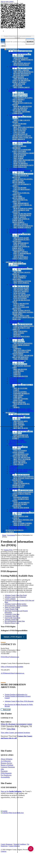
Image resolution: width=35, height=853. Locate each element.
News (12, 284)
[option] (19, 32)
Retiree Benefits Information (20, 76)
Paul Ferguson (20, 167)
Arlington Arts (20, 421)
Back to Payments (25, 490)
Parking (17, 373)
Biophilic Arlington (22, 106)
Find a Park (18, 395)
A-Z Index (10, 532)
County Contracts (10, 599)
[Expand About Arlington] (22, 262)
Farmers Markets (21, 393)
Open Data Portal (21, 283)
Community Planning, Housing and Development (22, 180)
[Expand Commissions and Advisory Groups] (16, 91)
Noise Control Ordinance (21, 469)
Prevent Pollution (22, 350)
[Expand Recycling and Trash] (29, 511)
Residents (10, 412)
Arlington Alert (21, 238)
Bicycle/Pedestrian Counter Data (15, 621)
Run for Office (20, 463)
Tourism (13, 381)
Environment (16, 338)
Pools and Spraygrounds (19, 401)
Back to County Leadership (21, 143)
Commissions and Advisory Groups (20, 455)
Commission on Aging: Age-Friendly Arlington (22, 99)
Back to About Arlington (17, 264)
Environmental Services (20, 200)
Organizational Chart (23, 153)
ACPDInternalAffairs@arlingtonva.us (12, 673)
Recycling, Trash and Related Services (22, 356)
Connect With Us (21, 291)
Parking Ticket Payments (19, 505)
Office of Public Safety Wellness (20, 257)
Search (3, 42)
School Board (19, 155)
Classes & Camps (17, 440)
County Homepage (6, 844)
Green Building (20, 331)
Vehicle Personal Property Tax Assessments (21, 485)
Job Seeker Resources (23, 72)
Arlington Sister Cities (20, 409)
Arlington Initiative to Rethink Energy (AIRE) (22, 345)
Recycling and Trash (19, 511)
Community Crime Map (12, 614)
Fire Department (21, 203)
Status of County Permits (12, 607)
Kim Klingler (19, 162)
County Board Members (19, 124)
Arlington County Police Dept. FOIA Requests (19, 701)
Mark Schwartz (20, 163)
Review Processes (21, 336)
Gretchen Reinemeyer (23, 160)
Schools (13, 380)
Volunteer (18, 255)
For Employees (6, 775)
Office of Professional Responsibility (12, 666)
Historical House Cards (12, 623)
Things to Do (15, 383)
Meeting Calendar (18, 231)
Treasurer (18, 158)
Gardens (17, 348)
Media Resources (21, 296)
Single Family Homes (22, 523)
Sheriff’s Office (20, 224)
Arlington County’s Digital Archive (15, 604)
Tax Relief (18, 482)
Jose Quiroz (18, 156)
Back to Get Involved (20, 448)
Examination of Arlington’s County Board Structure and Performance (22, 136)
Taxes (12, 473)
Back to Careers (24, 68)
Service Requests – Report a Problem (16, 605)
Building (14, 322)
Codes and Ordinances (23, 326)
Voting (13, 260)
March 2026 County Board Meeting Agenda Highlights (22, 312)
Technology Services (23, 226)
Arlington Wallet (21, 63)
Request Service (6, 763)
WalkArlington (20, 376)
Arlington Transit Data (11, 619)
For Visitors (19, 424)
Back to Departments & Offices (22, 173)
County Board (16, 115)
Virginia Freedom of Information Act (16, 694)
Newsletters (19, 293)
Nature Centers (20, 399)
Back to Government (22, 51)
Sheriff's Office (20, 252)
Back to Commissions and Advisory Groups (20, 94)
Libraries (17, 397)
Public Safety (16, 233)
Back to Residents (21, 414)
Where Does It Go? (21, 525)
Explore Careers (21, 70)
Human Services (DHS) (22, 208)
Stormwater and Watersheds (20, 353)
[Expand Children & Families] (28, 430)
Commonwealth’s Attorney (20, 240)
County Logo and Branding (20, 308)
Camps (16, 390)
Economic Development (18, 197)
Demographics (20, 276)
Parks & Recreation (22, 213)
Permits (17, 335)
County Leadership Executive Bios (21, 150)
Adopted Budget (20, 58)
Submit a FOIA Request (13, 637)
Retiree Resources (22, 73)
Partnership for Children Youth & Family (20, 436)
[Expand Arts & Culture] (24, 416)
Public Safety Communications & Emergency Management (20, 219)
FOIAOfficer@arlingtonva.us (10, 657)
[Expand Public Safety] (23, 233)
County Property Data (11, 609)
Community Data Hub (11, 616)
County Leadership (18, 141)
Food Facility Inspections (12, 618)
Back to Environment (18, 340)
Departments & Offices (20, 170)
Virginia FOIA (8, 550)
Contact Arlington (14, 846)
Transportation (17, 360)
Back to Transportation (19, 363)
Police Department (22, 215)
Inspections (18, 333)
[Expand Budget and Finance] (28, 53)
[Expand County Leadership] (28, 141)
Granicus (3, 851)
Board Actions (20, 129)
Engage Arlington (21, 295)
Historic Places (20, 428)
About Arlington (13, 262)
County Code (19, 132)
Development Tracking (19, 278)
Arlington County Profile (22, 411)
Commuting (18, 371)
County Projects (17, 169)
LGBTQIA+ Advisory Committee (21, 112)
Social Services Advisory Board (20, 109)
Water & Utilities (17, 527)
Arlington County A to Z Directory (15, 597)
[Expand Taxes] (15, 473)
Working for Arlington (18, 84)
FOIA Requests (6, 773)
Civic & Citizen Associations (19, 451)
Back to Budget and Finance (21, 55)
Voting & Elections (18, 528)
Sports (16, 407)
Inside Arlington (21, 303)
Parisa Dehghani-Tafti (23, 165)
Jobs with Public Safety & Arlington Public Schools (21, 80)
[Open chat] (30, 848)
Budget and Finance (19, 53)
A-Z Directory (6, 761)
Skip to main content (7, 1)
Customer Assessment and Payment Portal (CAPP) (22, 493)
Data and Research (18, 267)
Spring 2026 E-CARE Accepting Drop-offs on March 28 (23, 317)
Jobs (2, 769)
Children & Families (19, 430)
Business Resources (14, 530)
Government (11, 535)
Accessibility (5, 777)
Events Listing (20, 298)
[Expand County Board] (23, 115)
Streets (17, 374)
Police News (18, 305)
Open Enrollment (21, 87)
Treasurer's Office (22, 227)
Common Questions (8, 767)
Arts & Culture (20, 388)
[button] (17, 630)
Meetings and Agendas (23, 127)
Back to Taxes (23, 475)
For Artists (18, 423)
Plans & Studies (17, 321)
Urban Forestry (20, 359)
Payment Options (21, 497)
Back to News (23, 286)
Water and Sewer (21, 508)
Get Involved (19, 130)
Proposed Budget (21, 65)
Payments (14, 488)
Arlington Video (21, 290)
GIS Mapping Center (22, 281)
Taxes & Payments (21, 502)
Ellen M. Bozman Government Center (16, 724)
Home (4, 535)
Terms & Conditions (20, 844)
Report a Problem (7, 765)
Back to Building (24, 324)
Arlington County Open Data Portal (16, 595)
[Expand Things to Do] (21, 383)
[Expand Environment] (22, 338)
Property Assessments (23, 476)
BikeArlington (20, 369)
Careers (13, 66)
